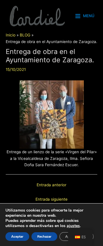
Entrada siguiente (51, 199)
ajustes (73, 225)
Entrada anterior (51, 185)
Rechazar (44, 236)
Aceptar (17, 236)
